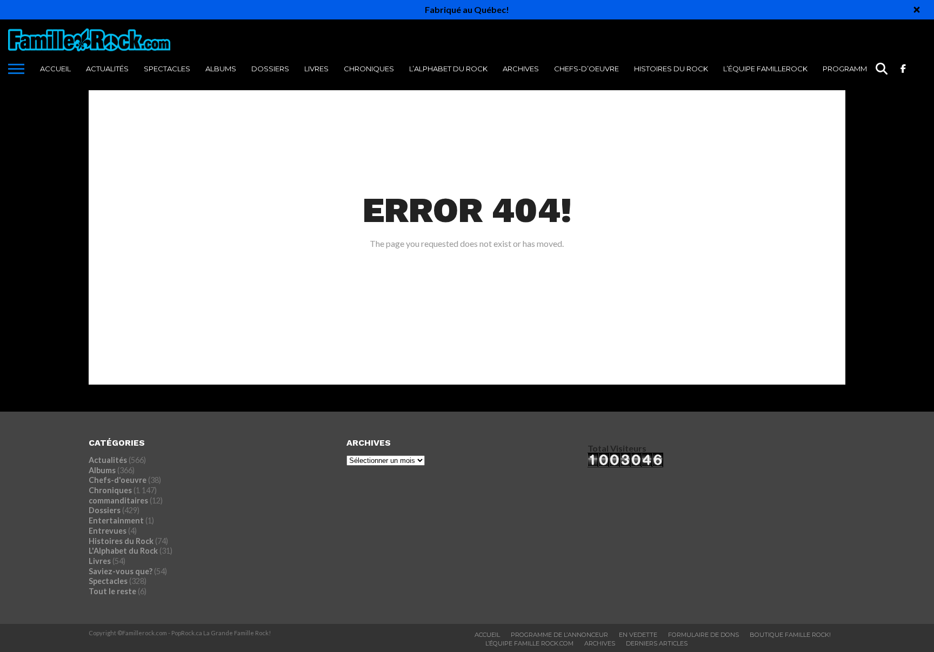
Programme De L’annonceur (559, 634)
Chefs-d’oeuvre (586, 68)
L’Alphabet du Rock (448, 68)
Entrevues (107, 530)
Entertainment (116, 520)
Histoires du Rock (671, 68)
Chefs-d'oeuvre (117, 480)
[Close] (916, 9)
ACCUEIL (55, 68)
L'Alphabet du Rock (123, 550)
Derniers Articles (657, 643)
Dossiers (270, 68)
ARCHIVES (521, 68)
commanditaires (118, 500)
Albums (220, 68)
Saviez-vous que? (120, 571)
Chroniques (369, 68)
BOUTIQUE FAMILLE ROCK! (790, 634)
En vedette (638, 634)
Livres (316, 68)
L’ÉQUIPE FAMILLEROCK (765, 68)
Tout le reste (112, 591)
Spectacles (167, 68)
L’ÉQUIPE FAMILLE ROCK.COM (529, 643)
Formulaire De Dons (703, 634)
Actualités (107, 68)
